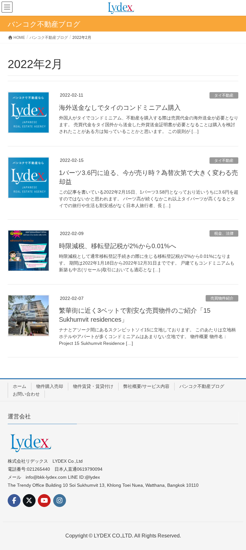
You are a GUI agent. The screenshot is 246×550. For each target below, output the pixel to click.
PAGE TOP (233, 528)
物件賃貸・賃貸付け (93, 386)
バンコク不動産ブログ (201, 386)
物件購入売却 (49, 386)
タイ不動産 (224, 95)
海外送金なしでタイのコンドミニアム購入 (120, 107)
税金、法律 (224, 233)
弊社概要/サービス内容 (146, 386)
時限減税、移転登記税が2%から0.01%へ (117, 245)
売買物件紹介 (222, 298)
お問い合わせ (26, 394)
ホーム (19, 386)
